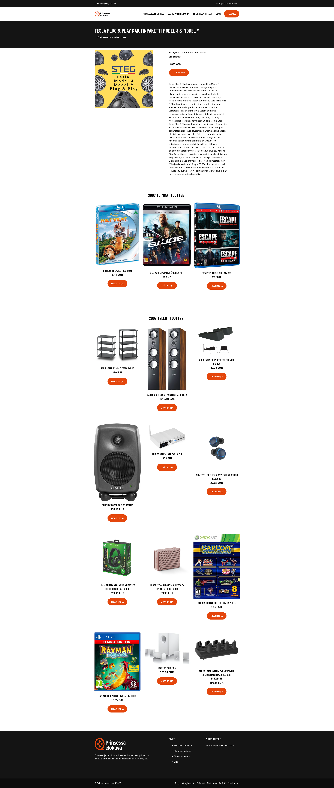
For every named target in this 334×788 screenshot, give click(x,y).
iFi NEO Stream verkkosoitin (167, 454)
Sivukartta (233, 783)
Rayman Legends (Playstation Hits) (117, 696)
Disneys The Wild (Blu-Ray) (117, 270)
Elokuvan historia (178, 13)
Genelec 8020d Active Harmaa (117, 505)
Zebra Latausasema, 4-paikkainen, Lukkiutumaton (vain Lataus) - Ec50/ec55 (216, 675)
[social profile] (115, 3)
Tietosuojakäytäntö (216, 783)
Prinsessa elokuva (153, 13)
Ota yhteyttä (188, 783)
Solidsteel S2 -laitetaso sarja (117, 368)
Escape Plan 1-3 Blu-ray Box (217, 273)
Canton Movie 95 (167, 668)
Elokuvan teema (202, 13)
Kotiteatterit (104, 37)
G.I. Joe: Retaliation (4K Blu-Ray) (167, 272)
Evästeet (200, 783)
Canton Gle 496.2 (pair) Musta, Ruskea (167, 394)
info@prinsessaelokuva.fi (226, 3)
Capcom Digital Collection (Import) (216, 603)
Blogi (219, 13)
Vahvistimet (120, 37)
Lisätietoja (179, 72)
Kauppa (232, 14)
